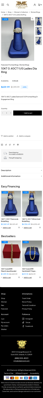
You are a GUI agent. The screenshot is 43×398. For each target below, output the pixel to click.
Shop (10, 12)
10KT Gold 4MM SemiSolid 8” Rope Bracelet (28, 271)
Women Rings (35, 12)
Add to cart (28, 113)
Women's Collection (21, 12)
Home (3, 12)
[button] (32, 18)
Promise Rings (13, 65)
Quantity (4, 108)
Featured (4, 65)
